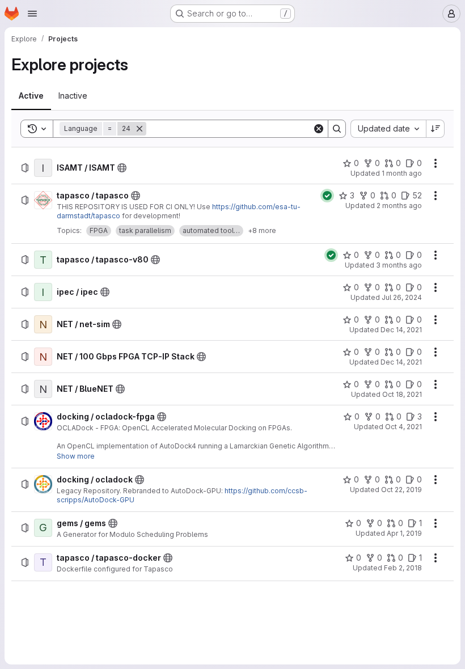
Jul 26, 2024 (402, 297)
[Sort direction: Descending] (435, 129)
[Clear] (318, 129)
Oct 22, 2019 (401, 489)
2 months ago (399, 205)
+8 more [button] (262, 230)
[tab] (31, 96)
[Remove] (139, 129)
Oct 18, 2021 (402, 394)
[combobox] (388, 129)
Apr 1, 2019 (404, 533)
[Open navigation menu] (32, 14)
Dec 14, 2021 (401, 329)
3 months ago (399, 265)
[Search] (337, 129)
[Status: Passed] (327, 195)
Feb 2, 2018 (403, 568)
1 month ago (402, 173)
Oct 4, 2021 (403, 426)
